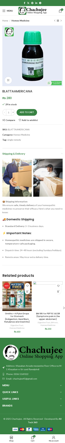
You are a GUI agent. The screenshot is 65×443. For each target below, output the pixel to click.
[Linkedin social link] (36, 3)
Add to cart (27, 112)
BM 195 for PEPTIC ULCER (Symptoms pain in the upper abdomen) (48, 316)
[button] (27, 291)
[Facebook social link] (24, 3)
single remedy (14, 139)
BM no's (54, 322)
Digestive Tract (17, 325)
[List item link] (32, 374)
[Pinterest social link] (32, 3)
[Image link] (32, 352)
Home (5, 20)
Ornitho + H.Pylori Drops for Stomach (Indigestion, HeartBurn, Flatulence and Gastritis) (17, 317)
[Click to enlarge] (8, 80)
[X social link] (28, 3)
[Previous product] (54, 20)
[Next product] (61, 20)
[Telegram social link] (40, 3)
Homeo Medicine (20, 20)
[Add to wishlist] (27, 286)
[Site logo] (32, 10)
